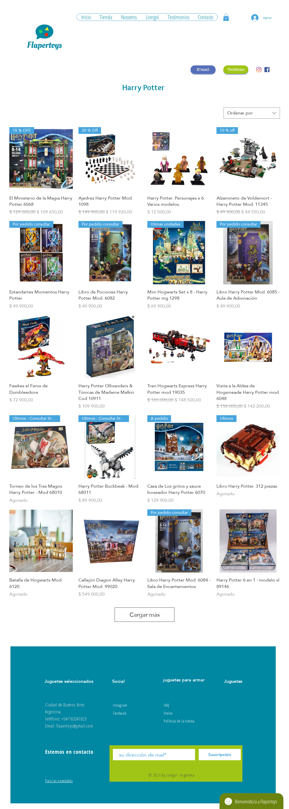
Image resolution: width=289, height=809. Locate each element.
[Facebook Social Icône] (267, 69)
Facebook (119, 713)
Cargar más (145, 614)
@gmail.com (83, 726)
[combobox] (252, 113)
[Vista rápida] (179, 159)
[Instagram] (258, 69)
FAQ (166, 705)
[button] (226, 17)
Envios (168, 713)
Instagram (120, 705)
